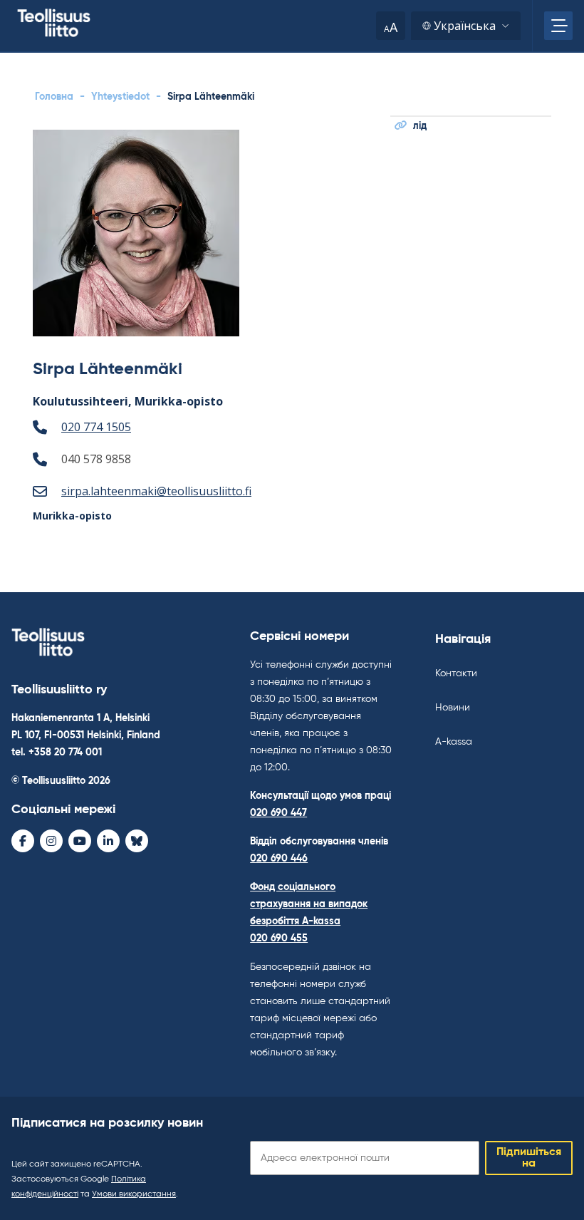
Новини (452, 708)
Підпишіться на (528, 1158)
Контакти (456, 673)
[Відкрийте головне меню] (558, 25)
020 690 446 (279, 859)
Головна (54, 97)
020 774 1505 (96, 427)
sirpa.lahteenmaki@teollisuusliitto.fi (156, 491)
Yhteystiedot (120, 97)
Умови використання (134, 1194)
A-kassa (453, 742)
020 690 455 (279, 939)
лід (420, 126)
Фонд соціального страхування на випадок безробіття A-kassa (308, 904)
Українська (465, 25)
